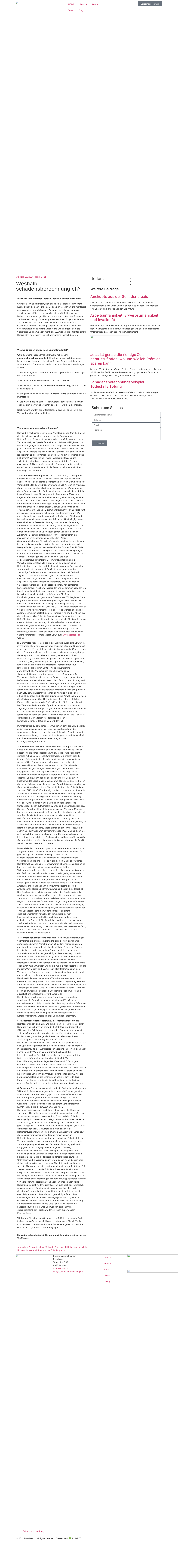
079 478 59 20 (60, 1268)
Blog (81, 10)
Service (83, 4)
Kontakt (96, 4)
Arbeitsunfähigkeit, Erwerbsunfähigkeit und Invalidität (124, 317)
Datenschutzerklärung (33, 1531)
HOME (71, 4)
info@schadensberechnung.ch (68, 1271)
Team (70, 10)
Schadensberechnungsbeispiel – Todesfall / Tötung (118, 384)
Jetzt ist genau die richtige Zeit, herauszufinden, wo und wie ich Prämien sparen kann (125, 359)
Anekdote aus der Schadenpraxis (119, 296)
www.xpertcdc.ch (71, 634)
